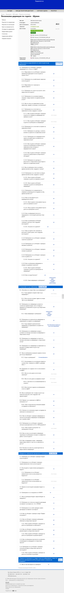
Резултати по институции (24, 14)
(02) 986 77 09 (26, 574)
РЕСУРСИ (54, 11)
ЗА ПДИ (9, 11)
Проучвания (8, 14)
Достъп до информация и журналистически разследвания (20, 585)
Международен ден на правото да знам (15, 584)
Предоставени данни (7, 31)
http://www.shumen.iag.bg (36, 20)
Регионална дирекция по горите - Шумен (20, 16)
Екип (7, 580)
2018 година (15, 14)
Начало (2, 14)
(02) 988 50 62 (11, 574)
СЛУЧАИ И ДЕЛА (42, 11)
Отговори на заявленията (8, 29)
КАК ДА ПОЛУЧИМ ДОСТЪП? (24, 11)
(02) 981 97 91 (19, 574)
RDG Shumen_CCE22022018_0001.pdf (41, 37)
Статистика (4, 34)
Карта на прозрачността (8, 27)
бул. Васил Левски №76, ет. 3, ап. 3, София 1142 (19, 572)
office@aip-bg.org (12, 576)
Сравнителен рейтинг (7, 36)
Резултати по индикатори (8, 22)
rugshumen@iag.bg (35, 22)
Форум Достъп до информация (13, 587)
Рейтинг (4, 20)
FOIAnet (7, 588)
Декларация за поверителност (16, 580)
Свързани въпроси (6, 38)
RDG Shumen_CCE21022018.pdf (39, 35)
